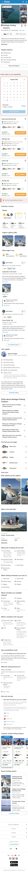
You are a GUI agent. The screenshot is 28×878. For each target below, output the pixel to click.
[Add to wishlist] (25, 25)
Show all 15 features (14, 65)
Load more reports (14, 813)
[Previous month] (24, 79)
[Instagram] (17, 858)
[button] (14, 106)
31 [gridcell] (7, 100)
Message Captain (14, 392)
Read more (5, 281)
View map (21, 30)
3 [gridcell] (17, 100)
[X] (13, 858)
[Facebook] (10, 858)
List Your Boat (14, 844)
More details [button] (4, 662)
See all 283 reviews (13, 344)
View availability (20, 132)
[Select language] (16, 848)
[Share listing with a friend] (21, 25)
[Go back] (2, 2)
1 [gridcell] (10, 100)
